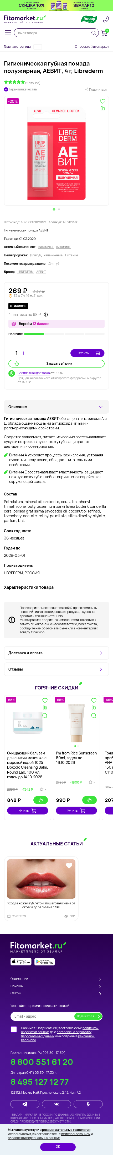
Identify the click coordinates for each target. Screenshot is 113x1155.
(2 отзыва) (32, 83)
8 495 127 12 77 (40, 1081)
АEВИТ (41, 272)
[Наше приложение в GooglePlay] (44, 961)
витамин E (63, 247)
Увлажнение (53, 255)
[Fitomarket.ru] (25, 19)
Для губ (35, 255)
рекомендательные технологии (66, 1129)
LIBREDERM (25, 272)
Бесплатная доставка (34, 373)
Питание (71, 255)
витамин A (46, 247)
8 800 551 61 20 (42, 1061)
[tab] (54, 209)
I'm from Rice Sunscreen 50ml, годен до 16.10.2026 (76, 758)
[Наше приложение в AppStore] (21, 961)
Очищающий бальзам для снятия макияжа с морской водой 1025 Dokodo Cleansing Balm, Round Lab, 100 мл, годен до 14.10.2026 (27, 765)
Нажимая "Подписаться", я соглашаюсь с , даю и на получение (60, 1034)
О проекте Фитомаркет (92, 46)
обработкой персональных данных (34, 1138)
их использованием (75, 1134)
